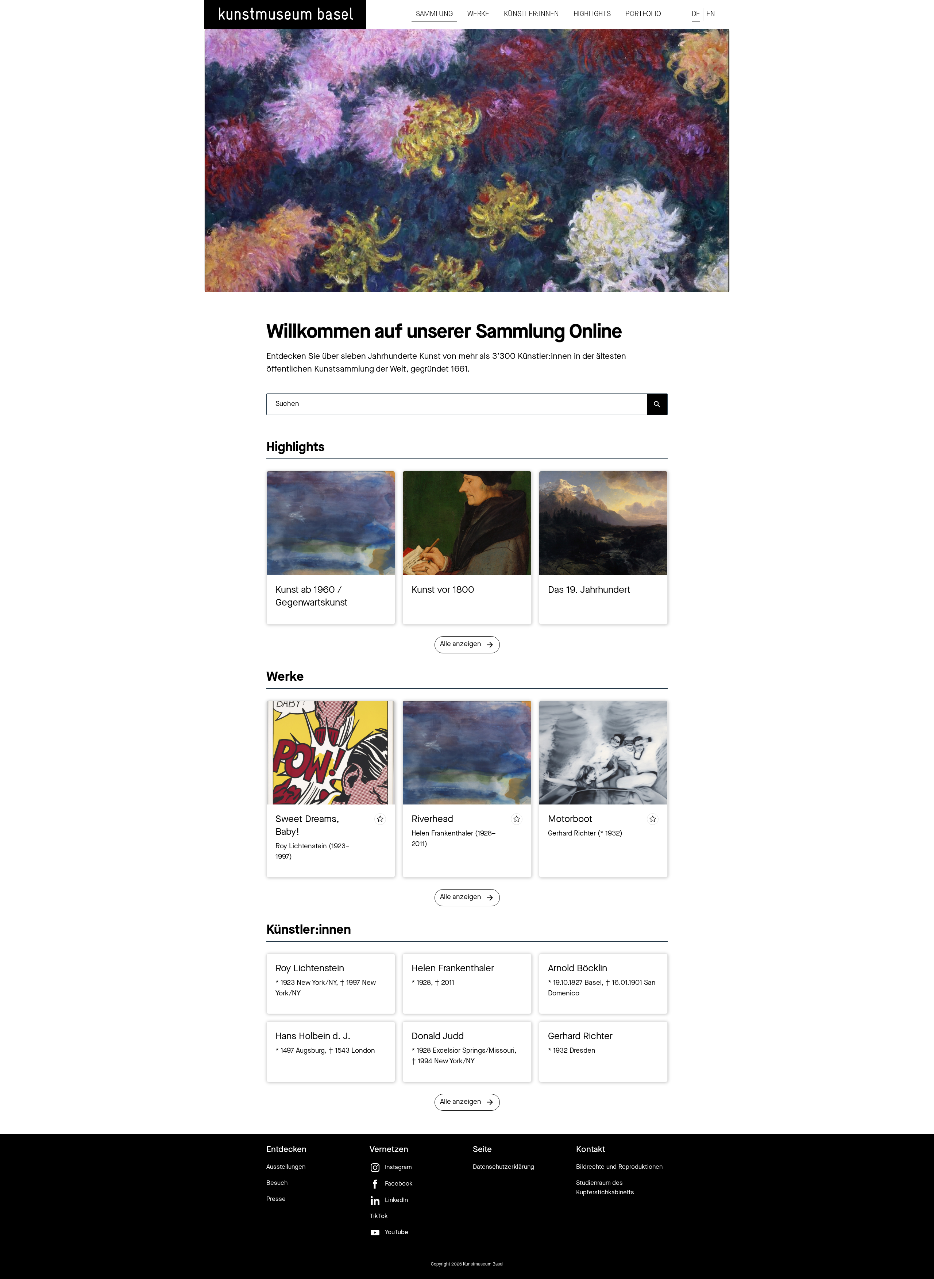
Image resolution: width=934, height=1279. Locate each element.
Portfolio (643, 14)
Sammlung (434, 14)
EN (710, 14)
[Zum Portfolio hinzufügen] (380, 819)
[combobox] (457, 404)
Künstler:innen (531, 14)
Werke (478, 14)
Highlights (592, 14)
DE (696, 14)
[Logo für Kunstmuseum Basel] (285, 14)
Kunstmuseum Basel (483, 1264)
